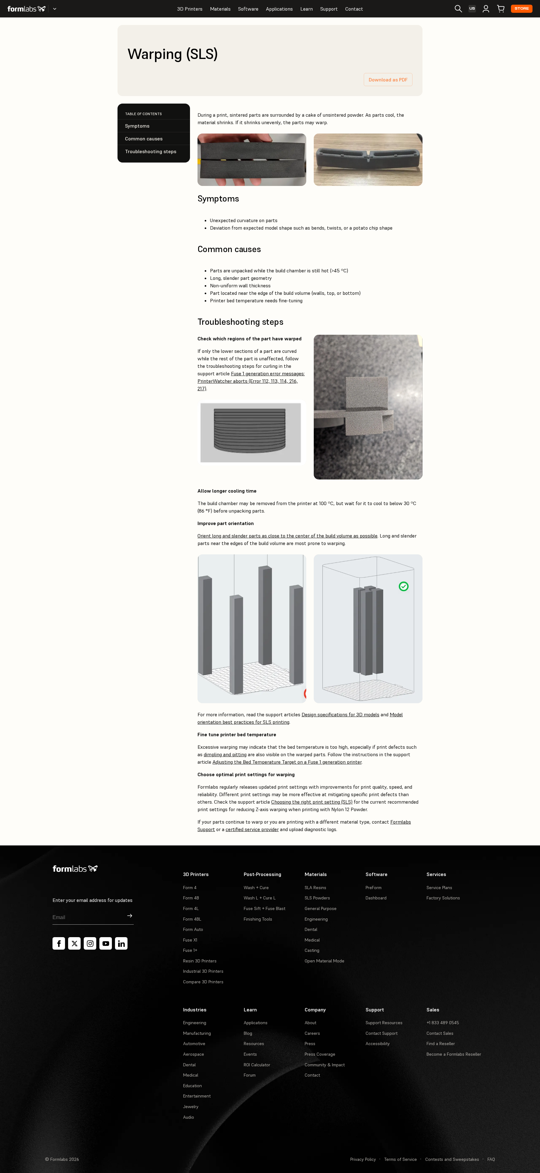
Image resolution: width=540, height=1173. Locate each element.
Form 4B (191, 898)
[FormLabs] (27, 9)
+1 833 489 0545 (443, 1022)
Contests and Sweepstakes (452, 1159)
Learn (306, 9)
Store (522, 9)
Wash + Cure (256, 887)
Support (329, 9)
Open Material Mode (324, 961)
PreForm (374, 887)
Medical (312, 940)
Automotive (194, 1043)
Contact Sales (440, 1033)
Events (250, 1054)
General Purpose (321, 908)
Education (192, 1085)
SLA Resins (315, 887)
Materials (220, 9)
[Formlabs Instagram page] (90, 943)
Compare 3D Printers (203, 982)
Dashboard (376, 898)
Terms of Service (400, 1159)
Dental (311, 929)
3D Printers (189, 9)
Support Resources (384, 1022)
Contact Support (382, 1033)
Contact (354, 9)
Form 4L (191, 908)
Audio (188, 1117)
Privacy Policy (363, 1159)
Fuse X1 (190, 940)
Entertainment (197, 1096)
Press (310, 1043)
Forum (250, 1075)
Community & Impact (325, 1065)
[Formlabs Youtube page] (105, 943)
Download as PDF (388, 79)
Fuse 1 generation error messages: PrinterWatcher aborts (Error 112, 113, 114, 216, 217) (251, 381)
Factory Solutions (443, 898)
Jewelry (190, 1106)
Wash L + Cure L (260, 898)
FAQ (491, 1159)
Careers (312, 1033)
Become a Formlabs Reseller (454, 1054)
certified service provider (252, 829)
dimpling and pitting (225, 754)
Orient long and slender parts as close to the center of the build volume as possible (288, 536)
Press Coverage (320, 1054)
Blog (248, 1033)
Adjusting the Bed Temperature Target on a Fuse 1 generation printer (287, 762)
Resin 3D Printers (200, 961)
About (310, 1022)
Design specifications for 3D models (340, 714)
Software (248, 9)
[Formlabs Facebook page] (58, 943)
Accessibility (378, 1043)
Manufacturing (197, 1033)
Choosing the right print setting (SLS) (311, 802)
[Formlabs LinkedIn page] (121, 943)
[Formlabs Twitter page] (74, 943)
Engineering (316, 919)
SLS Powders (317, 898)
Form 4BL (192, 919)
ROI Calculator (257, 1065)
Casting (312, 950)
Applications (279, 9)
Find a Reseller (441, 1043)
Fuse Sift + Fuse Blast (264, 908)
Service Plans (439, 887)
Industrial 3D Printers (203, 971)
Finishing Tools (258, 919)
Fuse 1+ (190, 950)
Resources (254, 1043)
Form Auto (193, 929)
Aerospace (193, 1054)
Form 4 (190, 887)
